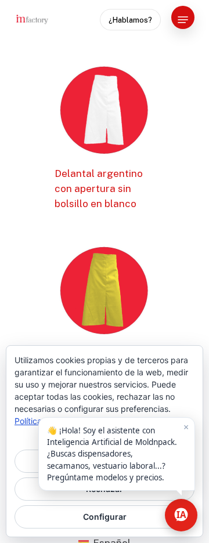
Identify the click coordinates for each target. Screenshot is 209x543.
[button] (182, 20)
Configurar (105, 517)
